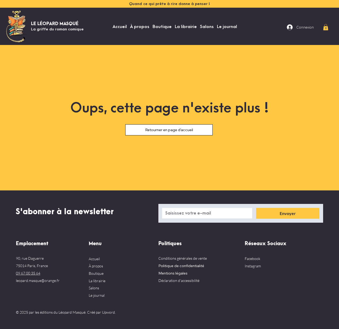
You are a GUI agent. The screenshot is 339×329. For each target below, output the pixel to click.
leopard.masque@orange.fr (38, 280)
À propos (96, 266)
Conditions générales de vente (182, 258)
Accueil (94, 259)
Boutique (96, 273)
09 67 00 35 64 (28, 273)
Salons (94, 288)
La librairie (97, 280)
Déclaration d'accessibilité (178, 280)
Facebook (252, 258)
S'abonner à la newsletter (65, 212)
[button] (325, 27)
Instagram (253, 266)
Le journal (97, 295)
